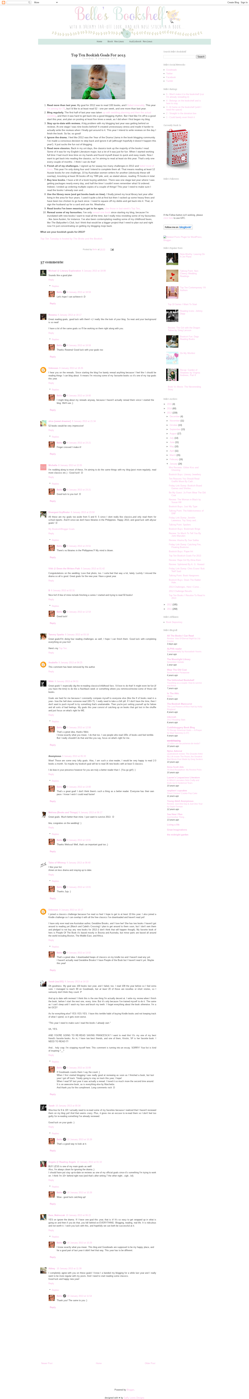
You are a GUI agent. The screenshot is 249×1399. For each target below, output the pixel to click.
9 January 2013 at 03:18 (77, 634)
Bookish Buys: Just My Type (183, 506)
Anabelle (53, 662)
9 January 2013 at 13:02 (79, 952)
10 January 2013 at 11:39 (69, 1268)
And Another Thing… (176, 817)
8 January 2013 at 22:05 (70, 465)
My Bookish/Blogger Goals (61, 529)
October (174, 425)
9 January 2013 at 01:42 (93, 568)
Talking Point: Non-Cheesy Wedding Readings (189, 273)
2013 (169, 412)
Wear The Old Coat (177, 670)
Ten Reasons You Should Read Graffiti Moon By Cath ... (184, 480)
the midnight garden (177, 834)
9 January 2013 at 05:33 (74, 756)
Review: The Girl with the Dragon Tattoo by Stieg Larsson (184, 329)
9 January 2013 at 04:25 (70, 662)
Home (99, 41)
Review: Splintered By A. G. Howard (186, 564)
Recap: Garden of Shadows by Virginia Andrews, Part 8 (190, 373)
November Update (175, 662)
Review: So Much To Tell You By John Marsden (185, 534)
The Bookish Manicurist (179, 704)
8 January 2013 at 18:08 (94, 270)
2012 (169, 604)
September (175, 429)
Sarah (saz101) (56, 981)
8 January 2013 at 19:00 (79, 395)
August (173, 433)
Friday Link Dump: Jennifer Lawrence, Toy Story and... (183, 519)
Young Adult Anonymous (180, 801)
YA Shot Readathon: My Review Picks (184, 770)
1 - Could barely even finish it (180, 117)
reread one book (101, 212)
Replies (55, 286)
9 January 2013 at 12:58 (79, 727)
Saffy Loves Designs (134, 1397)
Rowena (52, 315)
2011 (169, 609)
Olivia (169, 696)
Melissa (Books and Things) (63, 812)
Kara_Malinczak (56, 1215)
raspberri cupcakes (177, 790)
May (172, 446)
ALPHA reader (174, 649)
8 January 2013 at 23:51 (79, 546)
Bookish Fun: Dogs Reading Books (189, 338)
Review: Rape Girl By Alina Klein (185, 560)
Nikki (51, 681)
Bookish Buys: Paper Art (181, 551)
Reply (51, 279)
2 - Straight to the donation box (181, 113)
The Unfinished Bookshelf (180, 680)
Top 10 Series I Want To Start (182, 304)
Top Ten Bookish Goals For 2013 (185, 555)
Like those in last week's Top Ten (122, 208)
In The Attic (173, 693)
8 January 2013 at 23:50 (83, 512)
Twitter (169, 73)
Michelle (52, 465)
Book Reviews (116, 41)
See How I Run (174, 814)
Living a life (173, 824)
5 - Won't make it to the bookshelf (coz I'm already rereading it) (185, 95)
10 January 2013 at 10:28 (79, 1139)
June (172, 442)
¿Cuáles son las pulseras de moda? (183, 743)
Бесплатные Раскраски (178, 672)
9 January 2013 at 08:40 (78, 862)
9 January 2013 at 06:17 (90, 812)
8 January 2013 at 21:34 (84, 421)
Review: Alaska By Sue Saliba (184, 540)
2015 (169, 404)
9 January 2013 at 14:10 (76, 981)
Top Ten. (63, 648)
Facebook (171, 77)
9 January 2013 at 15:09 (79, 1067)
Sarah (51, 1105)
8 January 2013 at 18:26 (71, 368)
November (175, 420)
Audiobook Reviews (140, 41)
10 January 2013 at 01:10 (89, 1162)
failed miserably (136, 105)
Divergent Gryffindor (59, 512)
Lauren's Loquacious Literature (183, 777)
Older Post (150, 1363)
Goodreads (171, 70)
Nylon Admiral (174, 751)
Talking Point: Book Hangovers (184, 575)
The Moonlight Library (178, 659)
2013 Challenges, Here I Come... (185, 587)
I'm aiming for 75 (56, 108)
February (174, 459)
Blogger (130, 1389)
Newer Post (47, 1363)
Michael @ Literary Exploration (64, 270)
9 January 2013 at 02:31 (63, 590)
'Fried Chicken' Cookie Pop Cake (182, 793)
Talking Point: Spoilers (180, 524)
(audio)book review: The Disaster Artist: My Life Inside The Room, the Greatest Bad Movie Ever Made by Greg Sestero (185, 756)
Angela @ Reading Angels (62, 1162)
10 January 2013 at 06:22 (78, 1215)
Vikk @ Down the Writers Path (64, 568)
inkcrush (171, 717)
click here (168, 218)
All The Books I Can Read (180, 635)
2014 (169, 408)
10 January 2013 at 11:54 (79, 1296)
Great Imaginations (177, 829)
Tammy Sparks (56, 634)
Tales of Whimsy (57, 862)
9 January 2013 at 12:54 (79, 612)
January (174, 463)
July (172, 438)
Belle (59, 292)
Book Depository (174, 622)
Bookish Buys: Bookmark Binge (184, 529)
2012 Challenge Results (180, 591)
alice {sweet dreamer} (59, 421)
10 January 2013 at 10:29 (79, 1242)
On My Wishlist (187, 353)
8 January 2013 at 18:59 (79, 292)
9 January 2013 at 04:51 (66, 681)
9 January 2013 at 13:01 (79, 840)
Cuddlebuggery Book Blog (181, 727)
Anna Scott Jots (175, 767)
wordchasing (174, 740)
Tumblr (169, 81)
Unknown (53, 368)
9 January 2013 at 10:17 (71, 910)
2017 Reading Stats (176, 720)
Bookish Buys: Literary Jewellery (185, 474)
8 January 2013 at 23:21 (79, 442)
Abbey (52, 1268)
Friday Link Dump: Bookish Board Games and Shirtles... (185, 487)
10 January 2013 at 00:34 (68, 1105)
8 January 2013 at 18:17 (69, 315)
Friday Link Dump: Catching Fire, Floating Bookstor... (185, 545)
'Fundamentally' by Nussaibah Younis (184, 651)
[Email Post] (112, 249)
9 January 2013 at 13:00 (79, 787)
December (175, 416)
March (173, 455)
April (172, 451)
